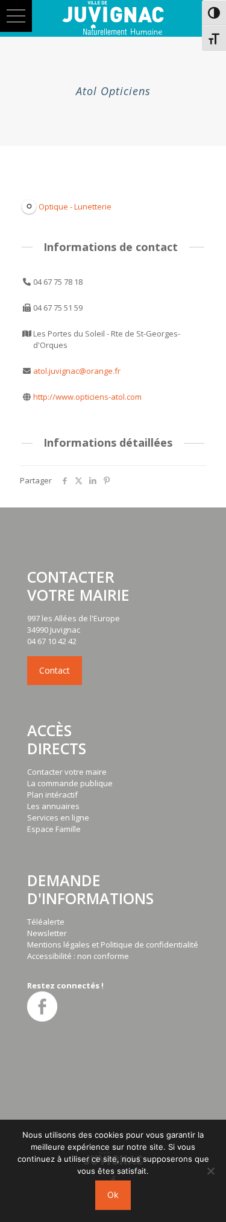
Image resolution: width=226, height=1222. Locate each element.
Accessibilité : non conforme (78, 956)
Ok (113, 1194)
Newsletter (47, 933)
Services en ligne (58, 817)
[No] (211, 1171)
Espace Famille (54, 828)
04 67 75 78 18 (58, 281)
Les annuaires (53, 806)
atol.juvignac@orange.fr (77, 370)
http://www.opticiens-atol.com (87, 396)
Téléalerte (45, 921)
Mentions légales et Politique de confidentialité (112, 944)
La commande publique (70, 783)
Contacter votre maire (67, 771)
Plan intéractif (52, 794)
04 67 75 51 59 (58, 307)
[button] (16, 16)
